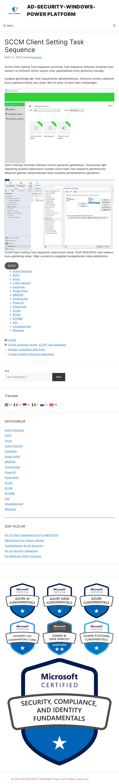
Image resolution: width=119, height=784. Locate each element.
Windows (18, 330)
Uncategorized (22, 326)
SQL (15, 322)
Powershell (19, 306)
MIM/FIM (18, 294)
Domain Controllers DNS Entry (26, 349)
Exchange (19, 287)
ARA (58, 377)
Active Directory (22, 271)
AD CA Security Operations (21, 551)
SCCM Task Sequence (52, 344)
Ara (7, 370)
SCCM (11, 265)
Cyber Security (22, 283)
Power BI (18, 302)
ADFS (16, 275)
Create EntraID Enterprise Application (31, 354)
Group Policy (20, 290)
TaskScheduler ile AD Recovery (24, 545)
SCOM (16, 314)
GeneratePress (99, 779)
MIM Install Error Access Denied (24, 540)
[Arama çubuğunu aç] (114, 25)
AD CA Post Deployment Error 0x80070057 (32, 535)
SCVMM (18, 318)
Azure (16, 279)
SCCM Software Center (22, 344)
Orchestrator (20, 298)
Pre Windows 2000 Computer (23, 556)
